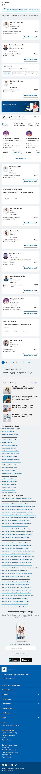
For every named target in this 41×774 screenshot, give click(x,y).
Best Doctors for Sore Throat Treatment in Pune (16, 590)
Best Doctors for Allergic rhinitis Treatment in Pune (17, 498)
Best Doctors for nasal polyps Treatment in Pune (16, 562)
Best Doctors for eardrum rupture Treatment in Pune (17, 531)
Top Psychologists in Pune (9, 476)
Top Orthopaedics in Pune (9, 456)
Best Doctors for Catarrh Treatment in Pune (15, 503)
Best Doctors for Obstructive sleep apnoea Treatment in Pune (20, 567)
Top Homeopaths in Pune (9, 492)
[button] (20, 685)
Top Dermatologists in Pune (10, 434)
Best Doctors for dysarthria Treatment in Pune (16, 520)
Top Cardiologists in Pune (9, 448)
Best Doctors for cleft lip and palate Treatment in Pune (18, 506)
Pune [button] (5, 4)
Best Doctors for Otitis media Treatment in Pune (16, 554)
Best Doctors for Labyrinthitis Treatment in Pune (16, 545)
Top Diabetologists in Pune (9, 445)
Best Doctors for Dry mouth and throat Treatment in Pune (19, 517)
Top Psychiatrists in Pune (9, 467)
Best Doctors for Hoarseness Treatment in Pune (16, 542)
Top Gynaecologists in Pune (10, 439)
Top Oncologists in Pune (9, 487)
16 (23, 362)
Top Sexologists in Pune (9, 478)
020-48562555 (9, 678)
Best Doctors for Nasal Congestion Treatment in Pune (18, 556)
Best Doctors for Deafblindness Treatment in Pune (17, 509)
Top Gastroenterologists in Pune (11, 462)
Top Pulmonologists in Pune (10, 464)
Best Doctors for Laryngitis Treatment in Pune (15, 548)
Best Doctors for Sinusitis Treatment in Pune (15, 584)
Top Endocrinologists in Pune (10, 453)
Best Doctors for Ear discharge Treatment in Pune (16, 523)
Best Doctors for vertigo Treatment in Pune (15, 606)
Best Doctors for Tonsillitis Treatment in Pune (15, 601)
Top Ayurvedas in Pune (8, 490)
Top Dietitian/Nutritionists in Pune (12, 473)
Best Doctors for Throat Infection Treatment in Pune (18, 595)
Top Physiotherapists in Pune (10, 451)
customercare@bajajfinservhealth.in (17, 675)
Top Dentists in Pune (8, 431)
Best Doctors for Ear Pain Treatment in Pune (15, 526)
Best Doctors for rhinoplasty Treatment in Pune (16, 579)
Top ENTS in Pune (7, 442)
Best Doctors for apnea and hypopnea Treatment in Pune (19, 501)
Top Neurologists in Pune (9, 484)
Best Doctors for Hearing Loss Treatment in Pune (16, 540)
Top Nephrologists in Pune (9, 481)
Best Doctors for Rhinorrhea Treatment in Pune (16, 581)
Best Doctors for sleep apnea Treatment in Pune (16, 587)
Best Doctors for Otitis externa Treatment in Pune (17, 573)
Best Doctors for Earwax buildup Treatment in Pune (17, 534)
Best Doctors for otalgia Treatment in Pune (14, 570)
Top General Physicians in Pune (11, 428)
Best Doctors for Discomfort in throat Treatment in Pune (19, 515)
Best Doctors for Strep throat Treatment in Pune (16, 593)
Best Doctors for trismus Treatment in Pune (15, 604)
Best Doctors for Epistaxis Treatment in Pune (15, 537)
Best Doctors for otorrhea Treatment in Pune (15, 576)
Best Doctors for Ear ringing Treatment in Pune (16, 528)
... (20, 362)
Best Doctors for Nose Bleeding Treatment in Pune (17, 565)
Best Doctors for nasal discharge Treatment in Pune (17, 559)
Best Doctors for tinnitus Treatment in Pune (15, 598)
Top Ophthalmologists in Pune (10, 459)
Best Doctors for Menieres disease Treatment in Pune (18, 551)
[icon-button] (3, 2)
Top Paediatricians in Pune (9, 437)
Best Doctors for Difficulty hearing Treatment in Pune (17, 512)
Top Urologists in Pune (8, 470)
